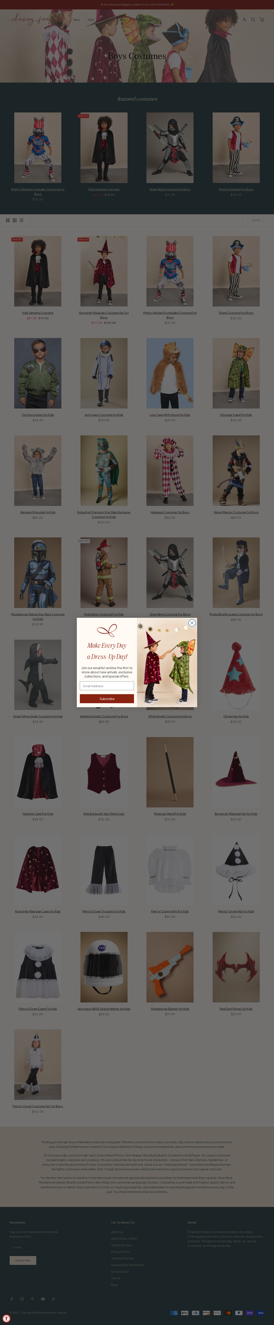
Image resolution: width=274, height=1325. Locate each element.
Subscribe (107, 699)
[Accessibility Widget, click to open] (6, 1318)
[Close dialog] (192, 622)
